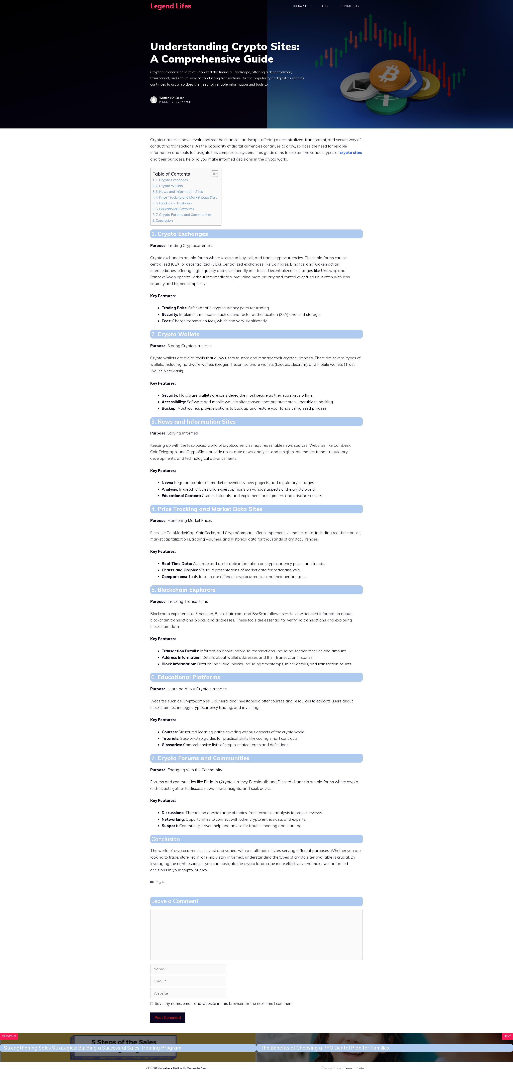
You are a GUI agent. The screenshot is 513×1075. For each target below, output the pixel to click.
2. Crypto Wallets (169, 186)
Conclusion (164, 220)
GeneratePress (197, 1068)
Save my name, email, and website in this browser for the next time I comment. (224, 1003)
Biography (300, 6)
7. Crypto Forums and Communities (184, 214)
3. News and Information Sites (179, 191)
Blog (324, 6)
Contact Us (349, 6)
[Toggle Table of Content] (212, 173)
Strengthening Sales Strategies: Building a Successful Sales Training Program (92, 1048)
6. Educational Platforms (175, 209)
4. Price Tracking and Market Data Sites (186, 197)
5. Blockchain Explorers (174, 203)
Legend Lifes (170, 6)
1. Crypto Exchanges (172, 180)
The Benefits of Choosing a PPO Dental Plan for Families (325, 1048)
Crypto (160, 882)
